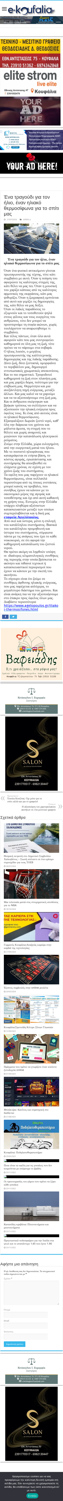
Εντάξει (32, 1495)
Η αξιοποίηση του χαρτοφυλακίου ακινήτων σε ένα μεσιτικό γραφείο (38, 807)
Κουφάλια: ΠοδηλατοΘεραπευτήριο (23, 1152)
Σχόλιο (8, 1278)
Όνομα (7, 1309)
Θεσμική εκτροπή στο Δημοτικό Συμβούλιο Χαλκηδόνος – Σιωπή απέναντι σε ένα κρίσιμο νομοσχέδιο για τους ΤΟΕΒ (29, 859)
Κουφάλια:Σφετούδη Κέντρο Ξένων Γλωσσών (28, 1027)
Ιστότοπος (8, 1331)
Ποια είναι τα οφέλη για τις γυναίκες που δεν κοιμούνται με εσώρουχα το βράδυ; (28, 1167)
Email (6, 1320)
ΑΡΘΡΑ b (27, 219)
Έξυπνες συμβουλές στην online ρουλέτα (26, 987)
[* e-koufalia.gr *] (32, 9)
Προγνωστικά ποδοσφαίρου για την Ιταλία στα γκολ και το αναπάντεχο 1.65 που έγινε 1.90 (29, 1242)
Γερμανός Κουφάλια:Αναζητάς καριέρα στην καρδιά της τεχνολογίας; (27, 946)
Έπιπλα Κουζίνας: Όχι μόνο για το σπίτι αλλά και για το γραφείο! (24, 799)
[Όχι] (58, 1486)
